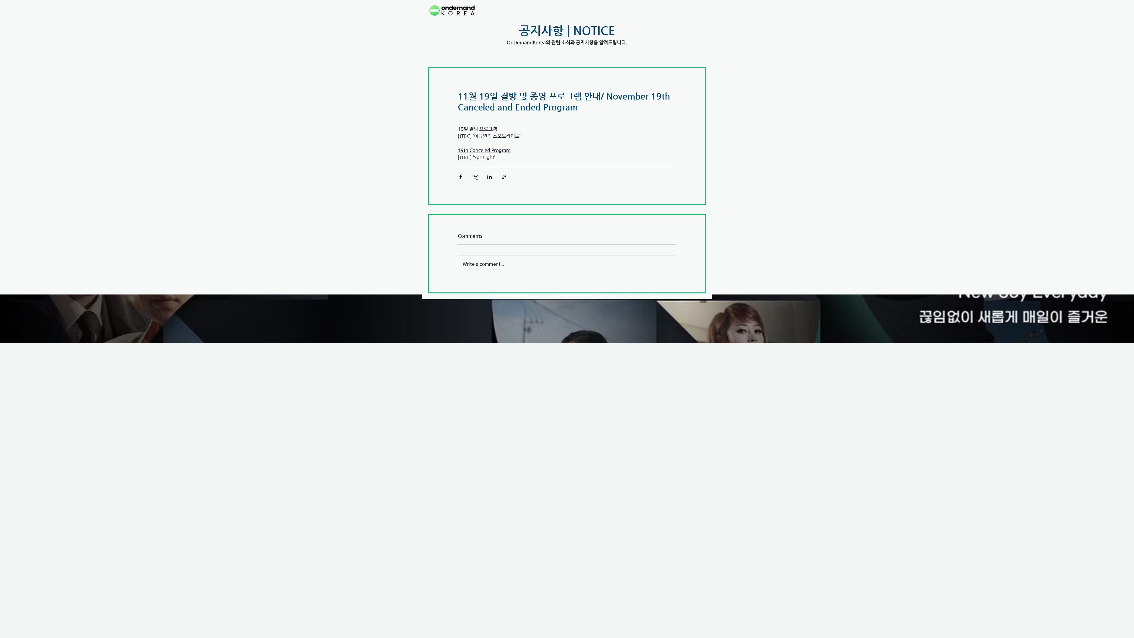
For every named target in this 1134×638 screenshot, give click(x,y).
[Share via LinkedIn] (489, 177)
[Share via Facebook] (460, 177)
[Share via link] (504, 177)
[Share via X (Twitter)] (475, 177)
